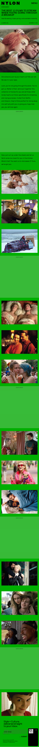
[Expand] (30, 730)
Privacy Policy (12, 741)
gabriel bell (6, 22)
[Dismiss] (36, 730)
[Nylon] (10, 3)
